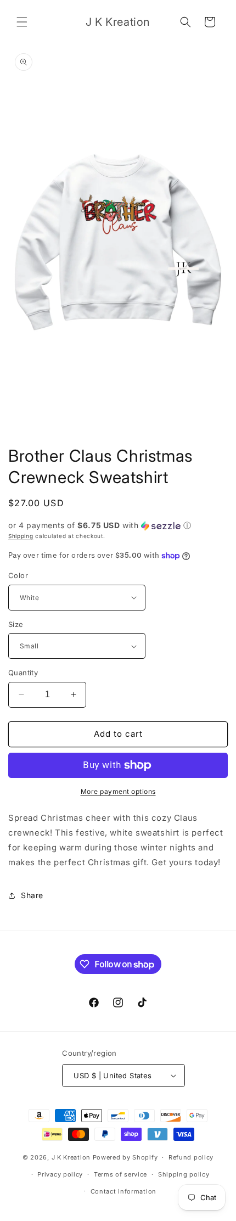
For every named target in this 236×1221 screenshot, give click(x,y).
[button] (22, 22)
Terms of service (120, 1174)
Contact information (123, 1191)
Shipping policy (184, 1174)
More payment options (118, 791)
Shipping (20, 536)
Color (18, 575)
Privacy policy (60, 1174)
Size (16, 624)
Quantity (23, 672)
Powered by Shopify (125, 1157)
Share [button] (32, 895)
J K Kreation (71, 1157)
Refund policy (190, 1157)
